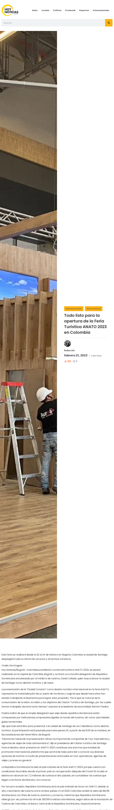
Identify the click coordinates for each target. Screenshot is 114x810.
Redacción (69, 350)
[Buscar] (109, 22)
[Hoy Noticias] (10, 10)
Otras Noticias (93, 308)
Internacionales (74, 308)
